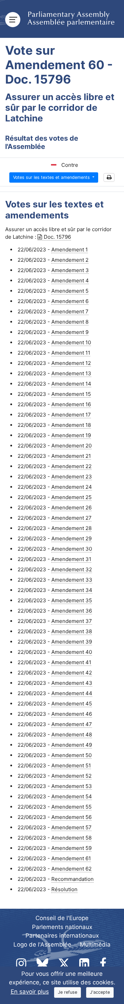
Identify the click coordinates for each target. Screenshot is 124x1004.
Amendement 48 (71, 734)
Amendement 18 (71, 425)
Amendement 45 (71, 703)
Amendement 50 (71, 755)
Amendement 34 (71, 590)
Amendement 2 (70, 260)
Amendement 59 (71, 848)
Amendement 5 (70, 291)
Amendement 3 (70, 270)
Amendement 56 (71, 817)
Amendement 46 (71, 714)
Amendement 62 (71, 868)
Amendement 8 (70, 322)
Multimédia (95, 944)
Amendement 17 (71, 414)
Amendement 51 (71, 765)
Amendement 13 (71, 373)
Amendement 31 (71, 559)
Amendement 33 (71, 579)
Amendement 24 (71, 487)
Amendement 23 (71, 476)
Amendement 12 (71, 363)
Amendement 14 (71, 383)
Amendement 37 (71, 621)
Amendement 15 (71, 394)
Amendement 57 (71, 827)
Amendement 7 (70, 311)
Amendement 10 (71, 342)
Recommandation (72, 879)
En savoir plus (30, 991)
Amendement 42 (71, 672)
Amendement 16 (71, 404)
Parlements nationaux (62, 927)
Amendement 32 (71, 569)
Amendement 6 (70, 301)
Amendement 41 (71, 662)
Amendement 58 (71, 837)
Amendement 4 (70, 280)
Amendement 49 (71, 745)
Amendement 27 (71, 518)
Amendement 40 (71, 652)
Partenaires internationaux (62, 935)
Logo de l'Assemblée (42, 944)
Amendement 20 (71, 445)
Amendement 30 (71, 549)
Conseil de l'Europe (62, 918)
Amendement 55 (71, 806)
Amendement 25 (71, 497)
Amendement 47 (71, 724)
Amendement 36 (71, 610)
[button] (109, 177)
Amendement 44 (71, 693)
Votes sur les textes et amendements (52, 177)
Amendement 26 (71, 507)
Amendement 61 (71, 858)
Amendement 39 (71, 641)
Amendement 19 (71, 435)
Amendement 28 (71, 528)
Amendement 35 (71, 600)
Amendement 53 (71, 786)
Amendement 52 (71, 776)
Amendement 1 (69, 249)
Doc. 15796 (57, 237)
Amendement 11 (70, 352)
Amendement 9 (70, 332)
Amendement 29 (71, 538)
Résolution (64, 889)
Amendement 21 (71, 456)
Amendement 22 (71, 466)
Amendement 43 (71, 683)
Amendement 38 (71, 631)
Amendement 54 (71, 796)
